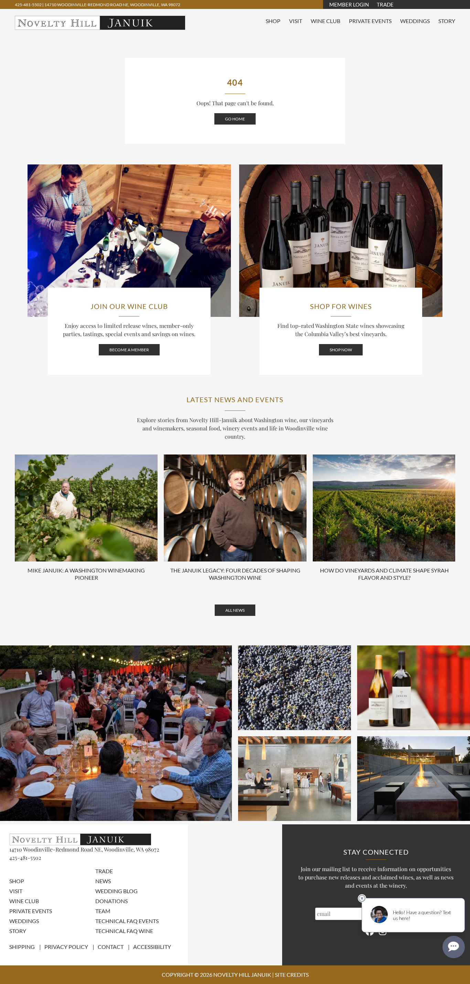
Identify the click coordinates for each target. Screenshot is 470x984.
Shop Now (341, 349)
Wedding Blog (116, 891)
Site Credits (292, 974)
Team (102, 911)
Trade (385, 4)
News (103, 881)
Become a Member (129, 349)
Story (446, 21)
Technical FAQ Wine (124, 931)
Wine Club (325, 21)
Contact (111, 946)
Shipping (22, 946)
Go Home (235, 118)
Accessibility (152, 946)
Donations (111, 901)
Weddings (415, 21)
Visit (295, 21)
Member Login (349, 4)
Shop (273, 21)
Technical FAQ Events (127, 921)
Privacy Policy (66, 946)
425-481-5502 (28, 4)
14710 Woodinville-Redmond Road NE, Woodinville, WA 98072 (112, 4)
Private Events (370, 21)
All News (235, 610)
